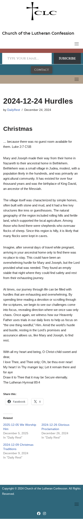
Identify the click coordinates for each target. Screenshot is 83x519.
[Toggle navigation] (76, 43)
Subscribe (67, 58)
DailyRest (13, 109)
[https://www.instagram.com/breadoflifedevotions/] (44, 513)
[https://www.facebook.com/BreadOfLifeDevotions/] (38, 513)
